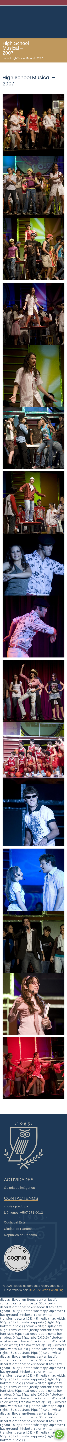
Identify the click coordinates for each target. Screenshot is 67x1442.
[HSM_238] (33, 562)
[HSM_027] (33, 939)
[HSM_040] (33, 877)
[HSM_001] (33, 1066)
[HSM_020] (33, 1001)
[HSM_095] (33, 750)
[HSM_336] (33, 185)
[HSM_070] (33, 813)
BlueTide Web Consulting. (46, 1290)
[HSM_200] (33, 688)
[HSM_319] (33, 373)
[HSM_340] (33, 123)
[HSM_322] (33, 311)
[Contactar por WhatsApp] (59, 1434)
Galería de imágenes (19, 1187)
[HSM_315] (33, 435)
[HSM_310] (33, 500)
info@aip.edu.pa (16, 1206)
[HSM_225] (33, 624)
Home (6, 58)
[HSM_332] (33, 247)
